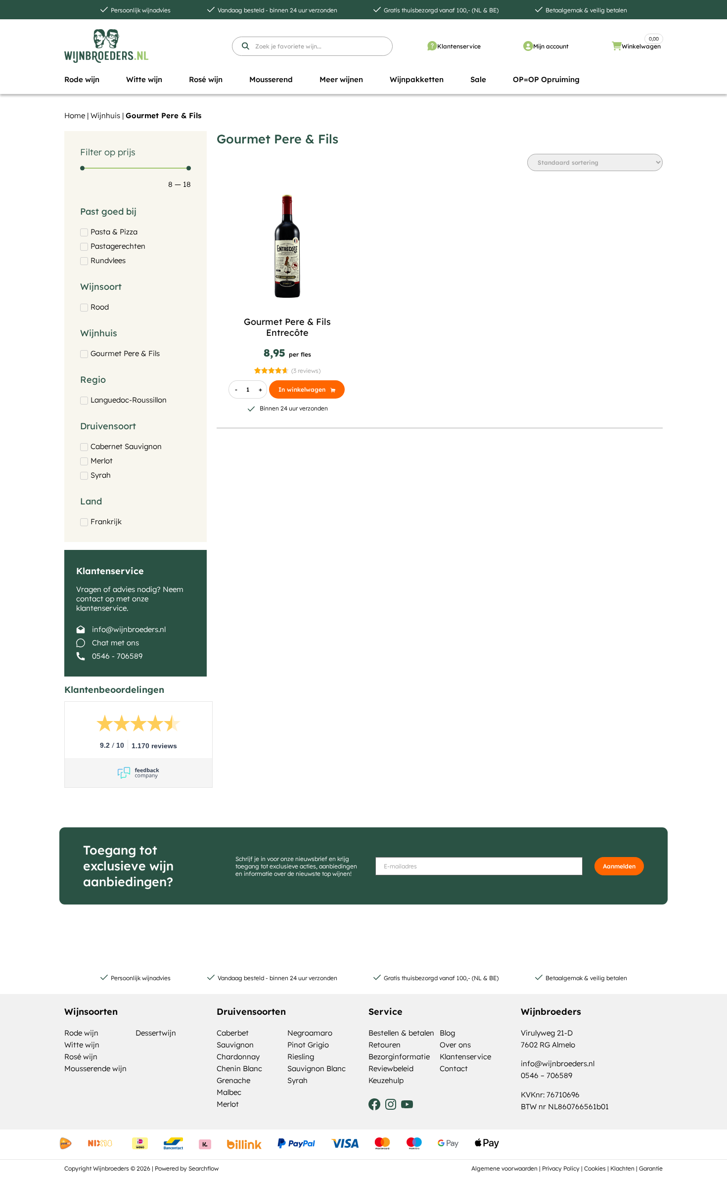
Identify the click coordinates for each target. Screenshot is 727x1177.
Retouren (384, 1044)
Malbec (229, 1092)
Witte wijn (81, 1044)
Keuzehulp (386, 1080)
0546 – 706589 (546, 1075)
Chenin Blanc (239, 1068)
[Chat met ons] (80, 642)
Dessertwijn (156, 1033)
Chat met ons (115, 642)
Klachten (622, 1168)
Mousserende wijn (95, 1068)
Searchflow (203, 1168)
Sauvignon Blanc (316, 1068)
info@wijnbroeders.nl (129, 629)
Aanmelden (619, 866)
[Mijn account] (528, 46)
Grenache (233, 1080)
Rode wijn (81, 1033)
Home (74, 115)
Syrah (297, 1080)
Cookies (595, 1168)
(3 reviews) (305, 370)
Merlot (228, 1104)
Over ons (455, 1044)
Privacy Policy (561, 1168)
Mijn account (551, 46)
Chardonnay (238, 1056)
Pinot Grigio (308, 1044)
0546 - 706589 (117, 656)
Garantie (651, 1168)
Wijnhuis (105, 115)
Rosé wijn (80, 1056)
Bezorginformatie (399, 1056)
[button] (81, 79)
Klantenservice (459, 46)
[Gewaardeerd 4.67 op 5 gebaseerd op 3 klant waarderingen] (271, 370)
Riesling (300, 1056)
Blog (447, 1033)
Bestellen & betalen (401, 1033)
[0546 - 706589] (80, 656)
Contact (454, 1068)
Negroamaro (309, 1033)
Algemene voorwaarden (504, 1168)
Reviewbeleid (390, 1068)
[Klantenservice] (432, 46)
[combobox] (312, 46)
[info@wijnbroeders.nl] (80, 629)
